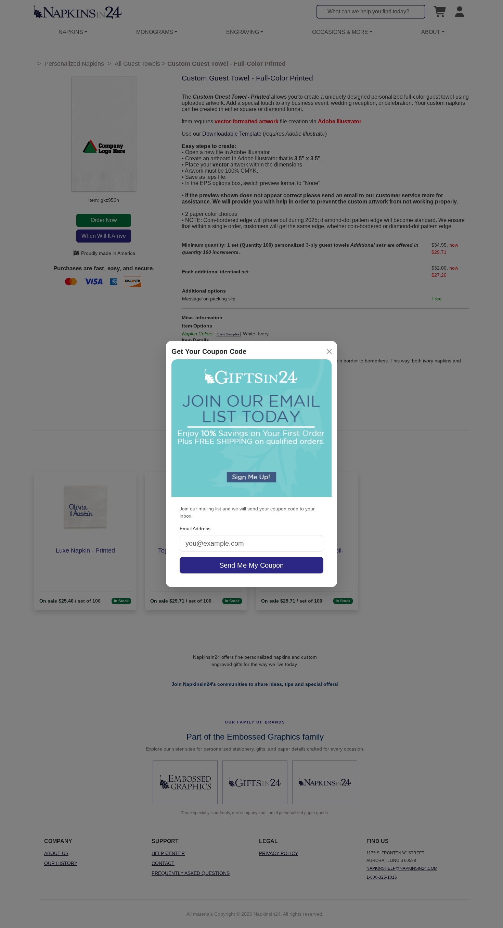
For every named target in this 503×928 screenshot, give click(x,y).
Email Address (195, 528)
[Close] (329, 351)
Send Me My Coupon (251, 565)
